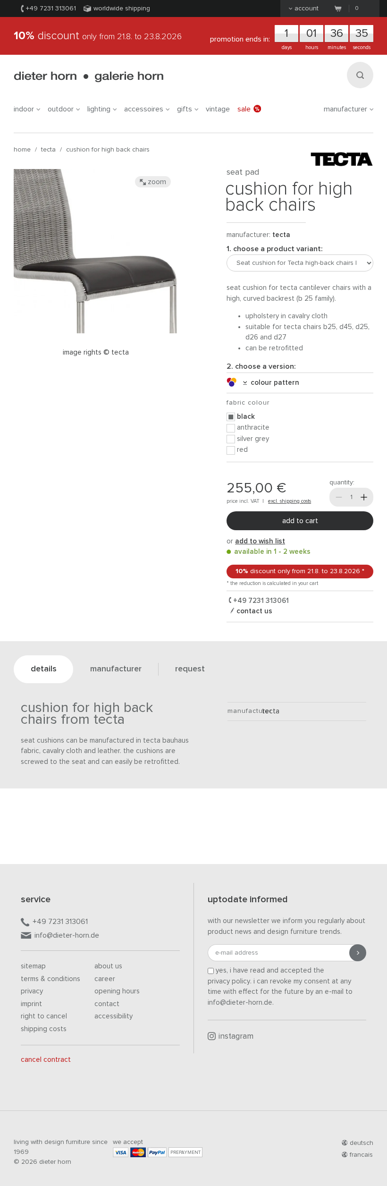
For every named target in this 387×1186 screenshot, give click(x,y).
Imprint (31, 1004)
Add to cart (300, 521)
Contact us (253, 611)
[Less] (338, 497)
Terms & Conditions (50, 979)
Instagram (236, 1037)
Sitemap (33, 966)
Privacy (32, 991)
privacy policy (229, 981)
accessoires (143, 109)
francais (361, 1155)
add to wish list (260, 541)
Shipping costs (44, 1029)
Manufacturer (345, 109)
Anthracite (253, 427)
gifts (184, 109)
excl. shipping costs (289, 501)
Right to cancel (44, 1016)
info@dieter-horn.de (66, 935)
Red (242, 449)
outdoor (61, 109)
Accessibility (113, 1016)
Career (104, 979)
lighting (98, 109)
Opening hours (117, 991)
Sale (244, 109)
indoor (24, 109)
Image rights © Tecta (96, 352)
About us (108, 966)
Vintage (218, 109)
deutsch (361, 1143)
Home (22, 149)
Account (306, 8)
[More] (363, 497)
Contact (106, 1004)
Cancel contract (46, 1059)
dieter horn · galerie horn (88, 76)
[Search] (360, 75)
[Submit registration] (357, 952)
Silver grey (253, 438)
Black (246, 416)
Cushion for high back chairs (108, 149)
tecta (48, 149)
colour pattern (273, 382)
